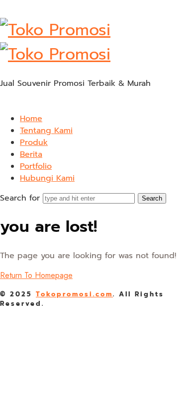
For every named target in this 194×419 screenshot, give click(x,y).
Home (31, 119)
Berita (31, 154)
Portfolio (36, 166)
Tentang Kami (46, 131)
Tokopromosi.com (74, 294)
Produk (34, 142)
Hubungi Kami (47, 178)
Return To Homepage (36, 275)
